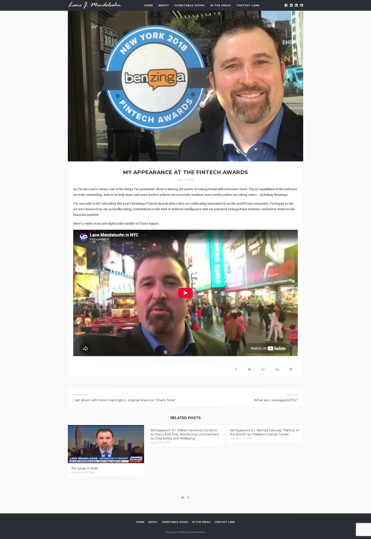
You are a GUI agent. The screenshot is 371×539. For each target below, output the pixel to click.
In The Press (220, 5)
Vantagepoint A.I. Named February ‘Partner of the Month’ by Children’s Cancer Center (264, 432)
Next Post (292, 394)
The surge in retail (84, 468)
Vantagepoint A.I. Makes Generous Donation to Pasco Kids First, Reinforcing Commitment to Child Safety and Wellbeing (185, 434)
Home (148, 5)
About (163, 5)
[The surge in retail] (106, 444)
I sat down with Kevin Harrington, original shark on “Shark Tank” (124, 400)
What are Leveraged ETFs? (276, 400)
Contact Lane (248, 5)
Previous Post (80, 394)
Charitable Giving (190, 5)
